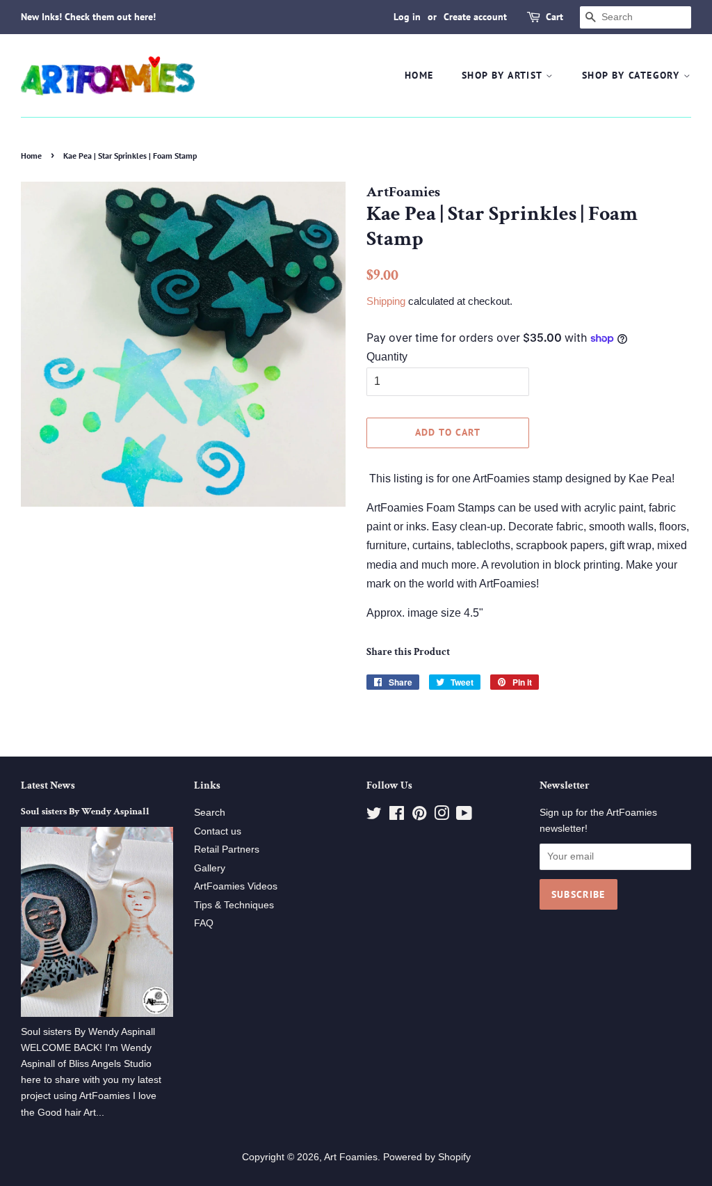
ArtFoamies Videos (235, 886)
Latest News (48, 785)
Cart (554, 16)
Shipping (385, 301)
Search (209, 812)
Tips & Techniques (234, 905)
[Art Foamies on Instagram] (441, 816)
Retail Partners (226, 849)
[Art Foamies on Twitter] (374, 816)
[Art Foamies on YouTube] (464, 816)
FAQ (203, 923)
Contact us (217, 831)
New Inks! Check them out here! (88, 16)
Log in (407, 16)
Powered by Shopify (427, 1157)
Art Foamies (351, 1157)
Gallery (209, 868)
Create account (475, 16)
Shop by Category (632, 75)
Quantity (386, 357)
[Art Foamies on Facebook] (397, 816)
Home (419, 75)
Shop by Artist (504, 75)
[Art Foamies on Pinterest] (419, 816)
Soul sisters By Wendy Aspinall (85, 811)
